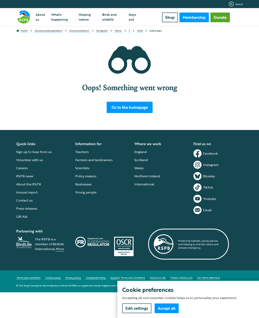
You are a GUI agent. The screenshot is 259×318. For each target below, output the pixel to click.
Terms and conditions (28, 277)
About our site (158, 277)
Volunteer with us (29, 159)
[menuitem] (41, 17)
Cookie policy (53, 277)
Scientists (82, 168)
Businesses (83, 184)
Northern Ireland (147, 176)
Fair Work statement (208, 277)
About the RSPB (28, 184)
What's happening (59, 17)
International (144, 184)
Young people (86, 192)
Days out (132, 17)
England (140, 151)
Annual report (27, 192)
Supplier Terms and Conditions (127, 277)
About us (40, 17)
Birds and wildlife (109, 17)
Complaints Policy (96, 277)
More (60, 248)
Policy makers (85, 176)
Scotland (141, 159)
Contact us (24, 200)
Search (239, 4)
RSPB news (24, 176)
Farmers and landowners (94, 159)
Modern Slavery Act (181, 277)
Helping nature (85, 17)
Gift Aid (21, 216)
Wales (138, 168)
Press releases (26, 208)
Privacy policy (73, 277)
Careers (22, 168)
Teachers (82, 151)
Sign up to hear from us (34, 151)
